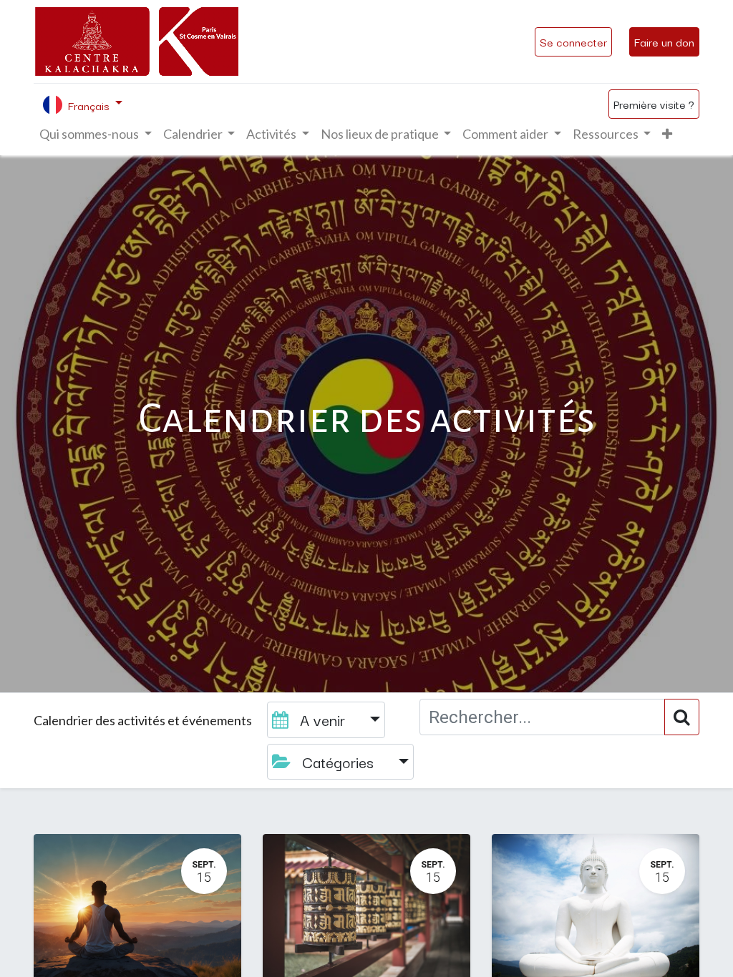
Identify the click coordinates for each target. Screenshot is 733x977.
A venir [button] (322, 719)
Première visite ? (653, 103)
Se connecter (573, 41)
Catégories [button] (338, 761)
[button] (667, 134)
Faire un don (664, 41)
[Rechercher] (681, 717)
